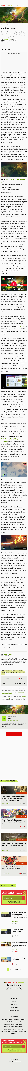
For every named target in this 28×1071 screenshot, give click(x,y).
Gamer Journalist (9, 1026)
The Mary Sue (19, 1029)
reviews (3, 672)
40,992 (16, 969)
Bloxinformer (22, 1031)
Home (2, 24)
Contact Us (14, 1004)
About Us (14, 998)
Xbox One (12, 672)
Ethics (14, 1001)
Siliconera (7, 1024)
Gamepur (22, 1019)
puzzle (20, 670)
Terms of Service (10, 902)
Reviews (8, 24)
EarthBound (5, 439)
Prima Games (20, 1022)
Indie (14, 670)
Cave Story (14, 439)
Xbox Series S (18, 672)
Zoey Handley (7, 39)
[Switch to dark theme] (23, 5)
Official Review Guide (12, 720)
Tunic (7, 672)
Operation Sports (9, 1029)
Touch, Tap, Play (5, 1031)
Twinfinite (16, 1019)
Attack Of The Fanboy (9, 1022)
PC (7, 180)
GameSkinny (18, 1026)
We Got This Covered (17, 1024)
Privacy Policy (17, 902)
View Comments (14, 734)
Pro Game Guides (7, 1019)
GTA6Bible (13, 1034)
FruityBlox (14, 1031)
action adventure (8, 670)
